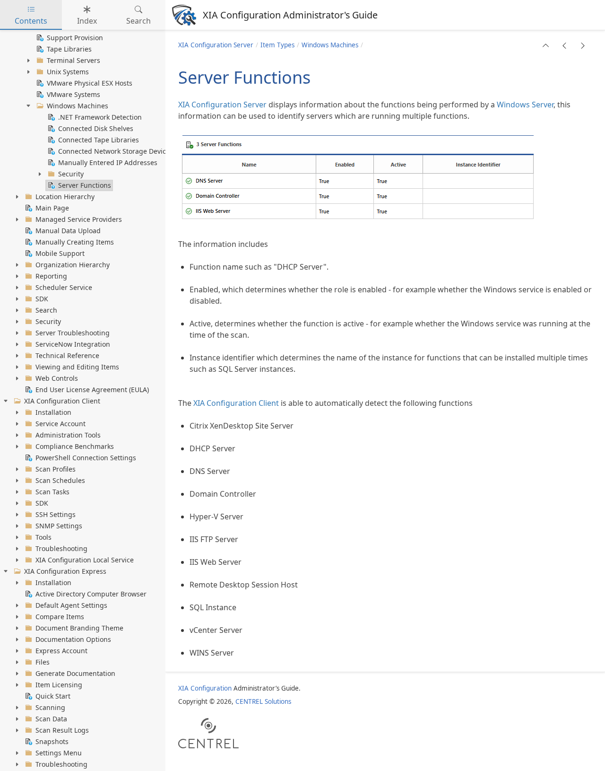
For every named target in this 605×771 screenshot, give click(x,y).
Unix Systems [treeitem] (68, 71)
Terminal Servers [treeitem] (73, 60)
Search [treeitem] (46, 310)
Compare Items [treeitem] (59, 616)
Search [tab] (138, 21)
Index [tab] (87, 21)
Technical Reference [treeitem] (67, 355)
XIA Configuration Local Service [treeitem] (84, 559)
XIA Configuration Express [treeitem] (65, 571)
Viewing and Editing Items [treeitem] (77, 366)
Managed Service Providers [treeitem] (78, 219)
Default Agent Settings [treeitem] (71, 605)
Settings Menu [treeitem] (58, 752)
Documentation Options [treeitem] (73, 639)
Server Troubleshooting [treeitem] (72, 332)
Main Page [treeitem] (52, 207)
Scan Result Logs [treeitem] (62, 730)
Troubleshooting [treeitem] (61, 548)
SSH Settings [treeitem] (55, 514)
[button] (545, 45)
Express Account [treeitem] (61, 650)
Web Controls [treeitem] (56, 378)
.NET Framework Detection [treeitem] (100, 117)
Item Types (277, 45)
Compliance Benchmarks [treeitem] (74, 446)
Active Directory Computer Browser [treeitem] (91, 593)
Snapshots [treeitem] (52, 741)
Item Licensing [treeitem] (58, 684)
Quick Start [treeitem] (52, 696)
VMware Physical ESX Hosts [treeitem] (89, 83)
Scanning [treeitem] (50, 707)
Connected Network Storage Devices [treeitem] (115, 151)
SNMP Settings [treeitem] (58, 525)
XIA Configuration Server (215, 45)
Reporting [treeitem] (51, 276)
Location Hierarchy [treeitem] (65, 196)
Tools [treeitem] (43, 537)
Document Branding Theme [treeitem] (79, 627)
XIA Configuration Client (236, 403)
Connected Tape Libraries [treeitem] (98, 139)
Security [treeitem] (71, 173)
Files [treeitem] (42, 661)
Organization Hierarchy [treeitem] (72, 264)
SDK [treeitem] (41, 298)
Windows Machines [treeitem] (77, 105)
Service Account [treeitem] (60, 423)
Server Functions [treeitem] (84, 185)
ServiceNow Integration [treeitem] (72, 344)
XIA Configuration (205, 688)
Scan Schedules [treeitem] (60, 480)
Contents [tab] (31, 21)
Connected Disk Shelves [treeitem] (95, 128)
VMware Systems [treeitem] (73, 94)
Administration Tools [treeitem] (68, 434)
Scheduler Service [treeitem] (63, 287)
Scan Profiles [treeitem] (55, 468)
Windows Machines (330, 45)
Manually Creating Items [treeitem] (74, 241)
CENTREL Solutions (263, 701)
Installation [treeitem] (53, 412)
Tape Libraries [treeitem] (69, 48)
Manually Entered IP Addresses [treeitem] (107, 162)
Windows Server (525, 104)
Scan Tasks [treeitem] (52, 491)
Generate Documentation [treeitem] (75, 673)
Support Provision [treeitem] (75, 37)
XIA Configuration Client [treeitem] (62, 400)
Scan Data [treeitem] (51, 718)
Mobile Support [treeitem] (60, 253)
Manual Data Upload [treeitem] (68, 230)
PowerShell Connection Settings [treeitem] (85, 457)
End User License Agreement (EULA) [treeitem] (92, 389)
